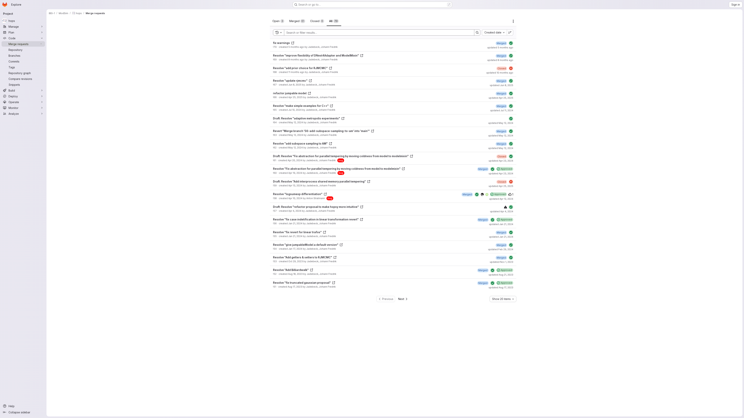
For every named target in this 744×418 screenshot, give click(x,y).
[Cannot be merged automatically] (505, 207)
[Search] (477, 32)
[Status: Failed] (511, 68)
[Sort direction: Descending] (510, 32)
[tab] (278, 21)
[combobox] (494, 32)
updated (500, 47)
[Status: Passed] (511, 43)
